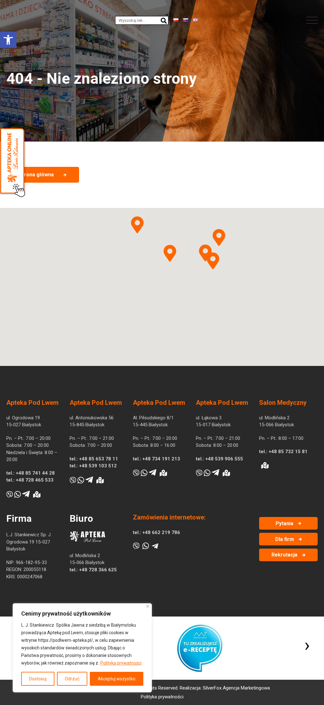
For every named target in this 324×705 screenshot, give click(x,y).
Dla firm (284, 539)
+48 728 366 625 (98, 570)
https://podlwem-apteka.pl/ (65, 640)
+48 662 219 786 (161, 532)
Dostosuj (38, 678)
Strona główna (36, 175)
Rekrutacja (284, 555)
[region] (82, 647)
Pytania (284, 523)
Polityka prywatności (162, 697)
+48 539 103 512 (98, 466)
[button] (8, 40)
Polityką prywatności (120, 662)
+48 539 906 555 (224, 459)
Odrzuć (72, 678)
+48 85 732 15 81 (288, 451)
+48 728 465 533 (34, 480)
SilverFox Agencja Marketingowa (236, 688)
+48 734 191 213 (161, 459)
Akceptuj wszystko (116, 678)
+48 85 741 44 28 (35, 473)
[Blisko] (147, 606)
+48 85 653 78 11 (98, 459)
